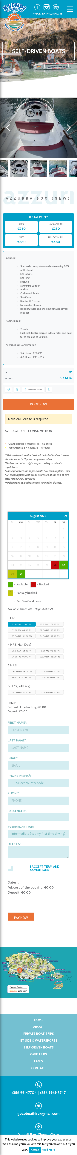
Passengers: (17, 811)
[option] (38, 128)
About (38, 1027)
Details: (14, 844)
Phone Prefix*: (19, 775)
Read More (48, 1149)
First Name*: (17, 722)
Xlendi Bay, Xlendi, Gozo (38, 1134)
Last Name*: (17, 740)
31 (21, 573)
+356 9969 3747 (53, 1092)
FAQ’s (38, 1061)
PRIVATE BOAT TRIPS (38, 1033)
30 (12, 573)
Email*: (13, 758)
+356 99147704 (24, 1092)
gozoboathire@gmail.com (38, 1113)
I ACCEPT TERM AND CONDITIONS (44, 868)
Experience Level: (21, 827)
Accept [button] (35, 1149)
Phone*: (14, 793)
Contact (38, 1068)
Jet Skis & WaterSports (38, 1040)
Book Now (38, 404)
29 (63, 564)
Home (38, 1020)
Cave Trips (38, 1054)
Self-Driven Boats (39, 1047)
